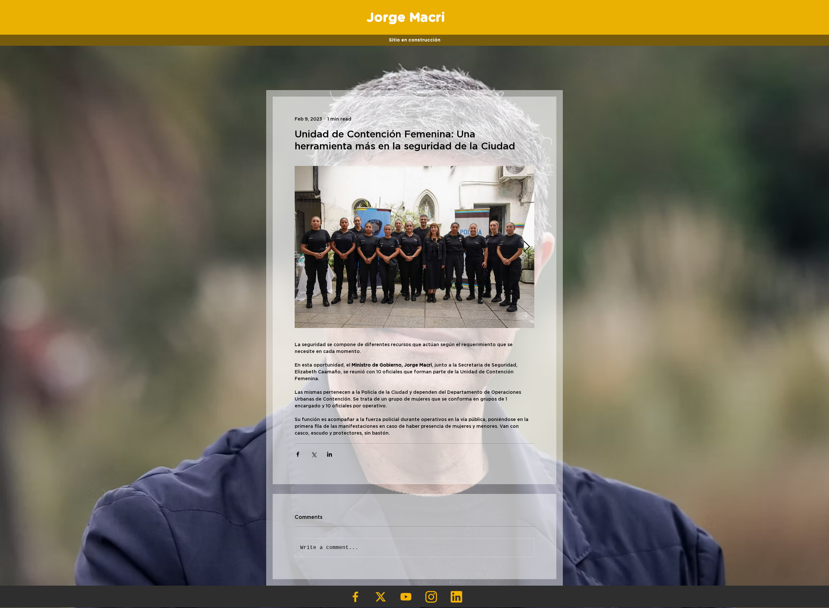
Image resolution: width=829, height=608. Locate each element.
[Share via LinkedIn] (329, 454)
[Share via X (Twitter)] (314, 454)
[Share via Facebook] (298, 454)
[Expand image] (414, 247)
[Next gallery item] (526, 247)
